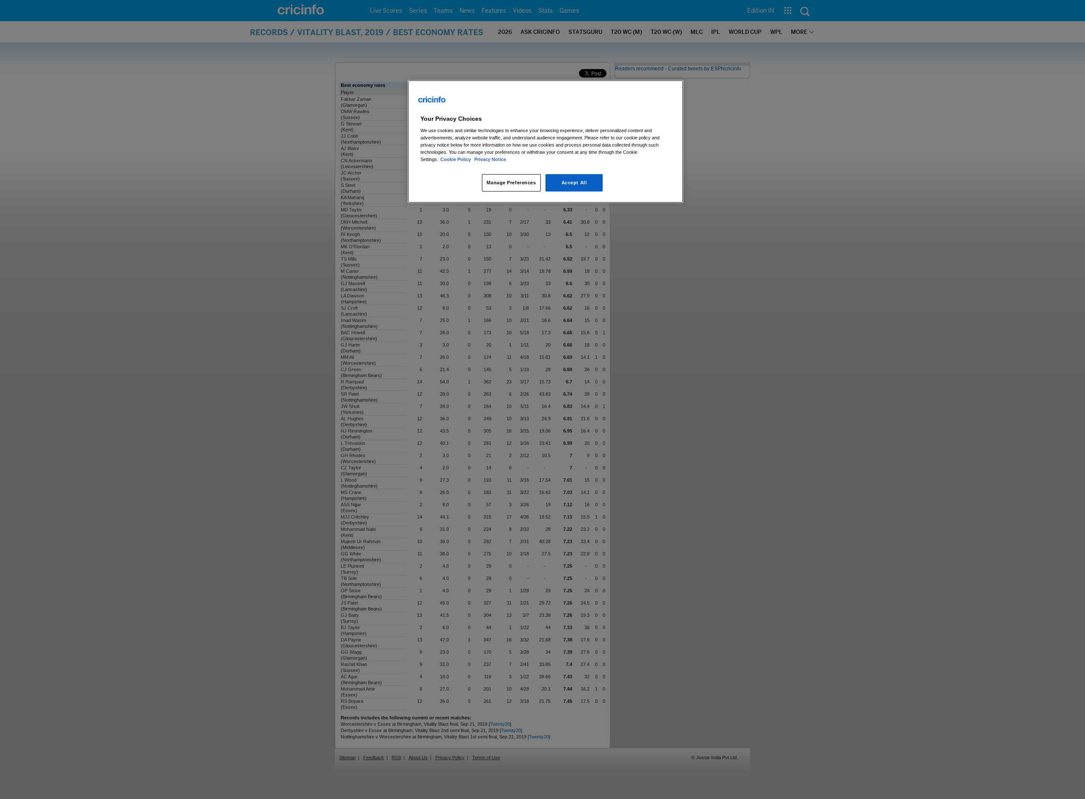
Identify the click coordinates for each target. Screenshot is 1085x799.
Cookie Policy (456, 159)
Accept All (574, 182)
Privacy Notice (490, 159)
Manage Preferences (511, 182)
